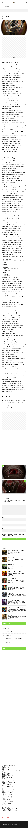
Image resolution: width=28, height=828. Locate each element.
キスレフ (4, 776)
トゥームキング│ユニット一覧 (8, 794)
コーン (3, 783)
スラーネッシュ (5, 787)
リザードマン (4, 805)
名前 (3, 517)
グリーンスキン (5, 779)
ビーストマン (4, 802)
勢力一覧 (4, 766)
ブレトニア (4, 804)
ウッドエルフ (4, 771)
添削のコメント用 (5, 767)
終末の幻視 (15, 10)
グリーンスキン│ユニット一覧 (8, 780)
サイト (3, 528)
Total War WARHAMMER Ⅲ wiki (8, 765)
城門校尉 (4, 628)
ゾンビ (4, 631)
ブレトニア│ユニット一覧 (7, 805)
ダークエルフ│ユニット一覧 (8, 789)
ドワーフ (4, 795)
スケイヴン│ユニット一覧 (7, 786)
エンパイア (4, 772)
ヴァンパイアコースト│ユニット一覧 (9, 810)
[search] (25, 6)
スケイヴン (4, 785)
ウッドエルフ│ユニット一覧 (8, 771)
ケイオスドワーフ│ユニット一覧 (8, 782)
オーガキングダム (5, 774)
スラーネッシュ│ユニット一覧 (8, 788)
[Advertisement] (14, 46)
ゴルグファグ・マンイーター (8, 638)
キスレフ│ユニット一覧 (7, 777)
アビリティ (9, 10)
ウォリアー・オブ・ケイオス (7, 769)
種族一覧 (4, 768)
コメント (4, 504)
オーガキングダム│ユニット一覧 (8, 775)
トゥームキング (5, 793)
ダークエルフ (4, 788)
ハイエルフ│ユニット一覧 (7, 801)
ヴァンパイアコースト (6, 809)
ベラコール (5, 635)
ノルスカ (4, 798)
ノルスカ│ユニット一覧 (7, 799)
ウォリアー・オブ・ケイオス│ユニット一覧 (11, 770)
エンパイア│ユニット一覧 (7, 773)
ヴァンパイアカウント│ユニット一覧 (9, 808)
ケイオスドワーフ (5, 781)
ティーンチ (4, 790)
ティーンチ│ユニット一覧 (7, 791)
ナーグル (4, 797)
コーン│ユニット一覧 (6, 784)
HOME (3, 10)
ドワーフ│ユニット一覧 (7, 796)
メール (3, 522)
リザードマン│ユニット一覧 (8, 806)
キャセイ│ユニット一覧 (7, 779)
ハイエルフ (4, 800)
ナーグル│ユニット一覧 (7, 797)
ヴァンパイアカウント (6, 807)
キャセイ (4, 778)
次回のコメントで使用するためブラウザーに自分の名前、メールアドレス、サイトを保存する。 (14, 535)
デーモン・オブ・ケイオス (7, 792)
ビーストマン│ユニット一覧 (7, 803)
